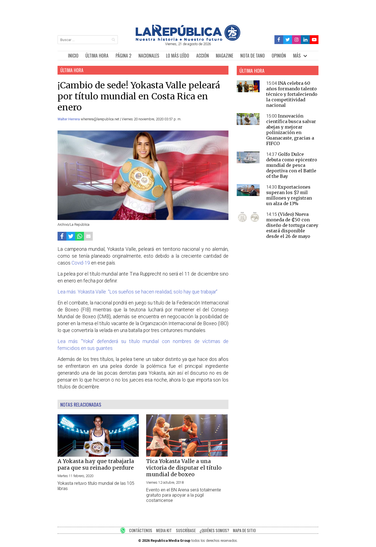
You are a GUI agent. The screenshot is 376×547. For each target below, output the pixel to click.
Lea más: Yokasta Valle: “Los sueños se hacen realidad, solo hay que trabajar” (137, 292)
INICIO (73, 55)
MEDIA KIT (164, 530)
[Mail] (88, 236)
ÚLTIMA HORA (96, 55)
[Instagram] (296, 40)
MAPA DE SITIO (244, 530)
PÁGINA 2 (123, 55)
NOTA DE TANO (252, 55)
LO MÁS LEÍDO (177, 55)
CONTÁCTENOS (140, 530)
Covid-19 (81, 263)
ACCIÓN (202, 55)
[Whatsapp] (79, 236)
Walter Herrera (69, 119)
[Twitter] (288, 40)
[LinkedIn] (305, 40)
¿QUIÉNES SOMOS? (214, 530)
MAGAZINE (224, 55)
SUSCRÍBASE (186, 530)
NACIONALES (148, 55)
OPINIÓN (279, 55)
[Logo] (188, 39)
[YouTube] (314, 40)
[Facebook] (279, 40)
